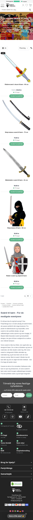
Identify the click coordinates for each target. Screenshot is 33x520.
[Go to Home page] (10, 5)
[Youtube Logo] (20, 416)
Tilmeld (29, 395)
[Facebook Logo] (5, 416)
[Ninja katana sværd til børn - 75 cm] (16, 115)
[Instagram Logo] (12, 416)
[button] (16, 462)
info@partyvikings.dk (16, 500)
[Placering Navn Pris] (23, 48)
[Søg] (30, 10)
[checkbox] (3, 48)
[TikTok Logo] (28, 416)
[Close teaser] (26, 514)
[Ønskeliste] (26, 5)
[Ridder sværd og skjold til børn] (16, 258)
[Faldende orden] (31, 48)
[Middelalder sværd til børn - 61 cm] (16, 162)
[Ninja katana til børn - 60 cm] (16, 210)
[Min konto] (23, 5)
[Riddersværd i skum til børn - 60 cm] (16, 67)
